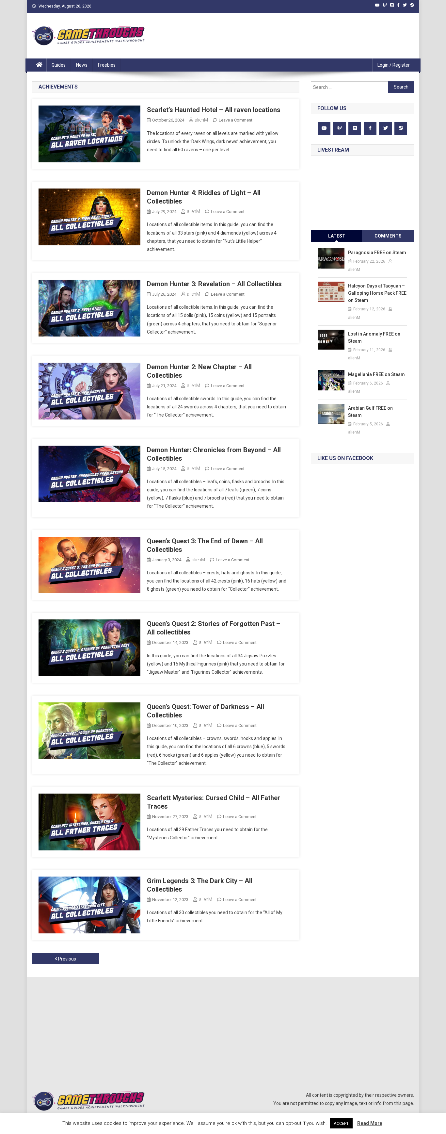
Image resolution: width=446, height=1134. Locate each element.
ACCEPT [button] (341, 1123)
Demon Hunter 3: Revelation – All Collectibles (214, 284)
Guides (59, 65)
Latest (336, 235)
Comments (388, 235)
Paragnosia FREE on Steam (377, 252)
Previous (66, 958)
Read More (369, 1123)
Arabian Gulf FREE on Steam (370, 411)
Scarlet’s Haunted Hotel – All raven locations (213, 110)
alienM (201, 120)
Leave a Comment (235, 120)
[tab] (336, 236)
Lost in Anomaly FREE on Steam (374, 337)
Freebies (107, 65)
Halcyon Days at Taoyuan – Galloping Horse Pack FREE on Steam (377, 293)
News (82, 65)
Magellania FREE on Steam (376, 374)
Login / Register (393, 65)
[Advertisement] (280, 35)
